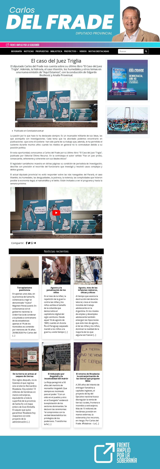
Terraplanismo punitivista (24, 288)
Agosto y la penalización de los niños (56, 290)
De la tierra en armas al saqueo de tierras (24, 375)
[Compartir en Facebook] (26, 243)
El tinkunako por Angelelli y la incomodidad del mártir (56, 376)
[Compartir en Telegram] (35, 243)
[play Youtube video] (56, 213)
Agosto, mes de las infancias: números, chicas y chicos (88, 290)
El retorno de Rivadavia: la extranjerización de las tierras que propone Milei (88, 377)
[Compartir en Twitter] (29, 243)
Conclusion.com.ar (35, 130)
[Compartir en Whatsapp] (32, 243)
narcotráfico (44, 180)
